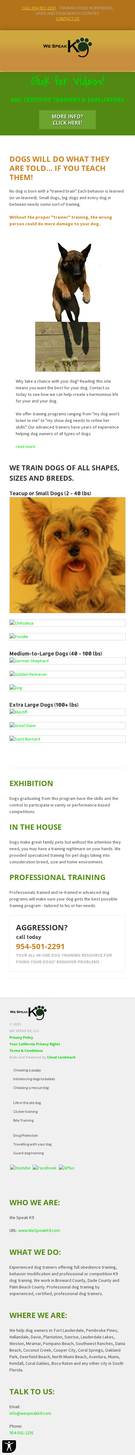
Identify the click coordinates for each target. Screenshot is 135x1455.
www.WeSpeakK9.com (39, 1230)
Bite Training (23, 1120)
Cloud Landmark (61, 1057)
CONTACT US (67, 18)
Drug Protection (25, 1135)
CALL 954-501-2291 (39, 8)
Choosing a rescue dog (31, 1087)
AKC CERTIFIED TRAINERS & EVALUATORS (67, 99)
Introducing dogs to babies (34, 1078)
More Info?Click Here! (67, 119)
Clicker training (25, 1111)
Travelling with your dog (32, 1144)
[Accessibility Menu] (9, 1446)
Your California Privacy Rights (34, 1044)
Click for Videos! (67, 81)
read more (25, 446)
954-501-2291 (40, 946)
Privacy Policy (21, 1037)
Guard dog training (28, 1153)
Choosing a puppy (27, 1070)
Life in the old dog (27, 1102)
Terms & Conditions (26, 1050)
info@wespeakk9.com (30, 1413)
